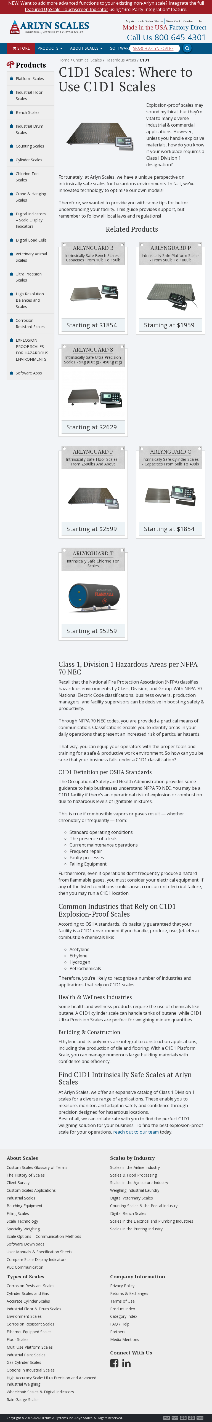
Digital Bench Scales (128, 1213)
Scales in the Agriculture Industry (139, 1182)
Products (49, 48)
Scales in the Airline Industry (135, 1167)
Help (201, 21)
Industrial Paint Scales (26, 1354)
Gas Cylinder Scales (24, 1362)
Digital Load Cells (31, 240)
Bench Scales (27, 112)
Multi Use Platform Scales (30, 1347)
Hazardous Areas (120, 60)
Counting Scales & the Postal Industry (143, 1205)
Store (23, 48)
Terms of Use (122, 1301)
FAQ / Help (119, 1324)
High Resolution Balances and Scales (30, 300)
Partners (117, 1331)
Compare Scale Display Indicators (37, 1259)
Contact (189, 21)
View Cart (173, 21)
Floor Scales (17, 1339)
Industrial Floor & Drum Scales (34, 1308)
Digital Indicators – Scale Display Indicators (31, 220)
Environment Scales (24, 1316)
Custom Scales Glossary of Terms (37, 1167)
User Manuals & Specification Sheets (39, 1251)
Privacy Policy (122, 1285)
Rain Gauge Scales (23, 1399)
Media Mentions (124, 1339)
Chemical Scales (87, 60)
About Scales (85, 48)
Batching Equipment (25, 1205)
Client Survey (18, 1182)
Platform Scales (30, 78)
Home (64, 60)
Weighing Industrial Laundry (134, 1190)
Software (121, 48)
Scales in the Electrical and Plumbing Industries (151, 1221)
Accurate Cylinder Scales (28, 1301)
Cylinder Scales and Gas (28, 1293)
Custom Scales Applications (31, 1190)
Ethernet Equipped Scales (29, 1331)
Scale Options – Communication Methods (44, 1236)
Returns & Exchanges (129, 1293)
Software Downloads (25, 1244)
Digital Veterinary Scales (131, 1198)
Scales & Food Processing (133, 1175)
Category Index (123, 1316)
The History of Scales (26, 1175)
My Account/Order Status (144, 21)
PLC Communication (25, 1267)
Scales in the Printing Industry (136, 1228)
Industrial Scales (21, 1198)
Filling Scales (18, 1213)
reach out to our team (136, 1132)
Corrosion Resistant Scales (30, 1285)
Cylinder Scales (29, 159)
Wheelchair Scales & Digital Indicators (40, 1391)
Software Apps (29, 373)
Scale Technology (22, 1221)
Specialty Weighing (23, 1228)
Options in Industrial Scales (31, 1370)
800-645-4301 (166, 37)
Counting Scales (30, 146)
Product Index (122, 1308)
